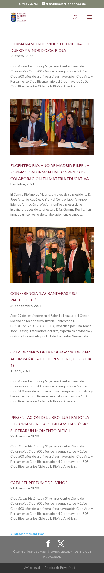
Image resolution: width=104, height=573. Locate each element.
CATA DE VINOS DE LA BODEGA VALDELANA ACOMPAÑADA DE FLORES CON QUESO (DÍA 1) (50, 358)
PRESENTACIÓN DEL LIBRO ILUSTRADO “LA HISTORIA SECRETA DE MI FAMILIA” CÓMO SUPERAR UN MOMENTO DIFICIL (49, 424)
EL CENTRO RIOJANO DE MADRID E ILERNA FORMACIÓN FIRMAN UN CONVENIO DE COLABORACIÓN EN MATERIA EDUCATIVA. (49, 172)
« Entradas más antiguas (27, 534)
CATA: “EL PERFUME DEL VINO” (38, 482)
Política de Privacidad (60, 568)
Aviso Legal (32, 568)
